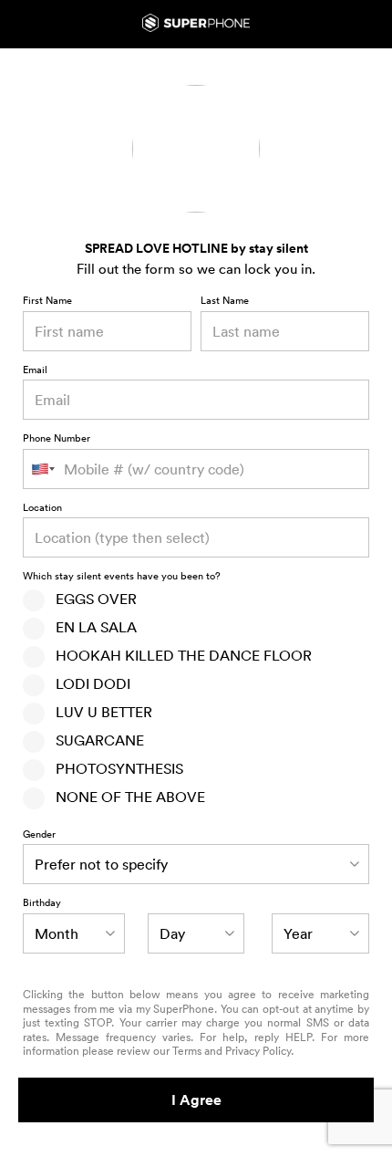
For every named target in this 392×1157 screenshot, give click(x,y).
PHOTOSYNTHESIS (114, 768)
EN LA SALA (91, 627)
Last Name (225, 301)
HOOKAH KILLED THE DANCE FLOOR (178, 655)
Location (42, 508)
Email (35, 370)
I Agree (196, 1100)
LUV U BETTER (98, 712)
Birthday (42, 903)
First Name (47, 301)
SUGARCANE (94, 740)
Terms (186, 1050)
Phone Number (56, 439)
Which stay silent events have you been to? (122, 576)
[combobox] (196, 537)
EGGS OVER (91, 598)
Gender (39, 835)
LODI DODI (87, 683)
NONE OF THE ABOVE (125, 796)
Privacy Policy (258, 1050)
